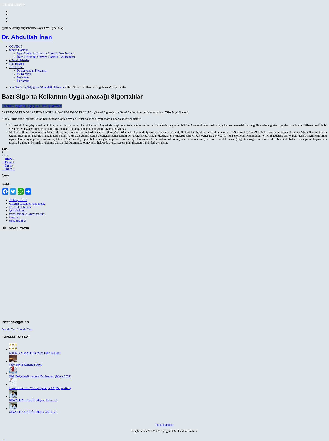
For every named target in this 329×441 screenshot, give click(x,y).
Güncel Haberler (19, 60)
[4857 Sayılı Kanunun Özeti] (13, 361)
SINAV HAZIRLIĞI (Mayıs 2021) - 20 (33, 411)
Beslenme (23, 77)
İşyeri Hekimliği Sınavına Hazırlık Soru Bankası (46, 56)
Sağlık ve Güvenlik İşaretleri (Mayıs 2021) (34, 352)
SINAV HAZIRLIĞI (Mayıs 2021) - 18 (33, 400)
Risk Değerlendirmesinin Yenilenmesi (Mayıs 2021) (40, 376)
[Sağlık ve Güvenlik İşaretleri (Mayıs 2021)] (13, 349)
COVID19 (15, 46)
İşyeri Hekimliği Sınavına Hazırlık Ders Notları (45, 53)
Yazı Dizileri (16, 67)
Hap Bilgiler (16, 63)
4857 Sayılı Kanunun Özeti (25, 364)
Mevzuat (59, 87)
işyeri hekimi (17, 210)
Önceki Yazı (9, 329)
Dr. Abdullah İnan (27, 37)
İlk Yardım (23, 80)
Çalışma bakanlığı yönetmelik (27, 203)
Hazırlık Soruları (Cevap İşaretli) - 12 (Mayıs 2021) (40, 388)
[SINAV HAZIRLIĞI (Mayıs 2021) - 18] (13, 396)
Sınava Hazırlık (18, 50)
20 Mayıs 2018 (18, 200)
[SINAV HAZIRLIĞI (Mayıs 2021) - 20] (13, 408)
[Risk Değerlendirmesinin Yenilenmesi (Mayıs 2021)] (13, 373)
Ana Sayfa (15, 87)
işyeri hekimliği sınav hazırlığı (27, 213)
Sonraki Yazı (24, 329)
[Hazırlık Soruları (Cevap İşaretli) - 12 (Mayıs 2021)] (13, 384)
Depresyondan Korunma (31, 70)
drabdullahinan (164, 424)
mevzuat (14, 217)
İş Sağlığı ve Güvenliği (38, 87)
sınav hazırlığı (17, 220)
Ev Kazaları (24, 74)
